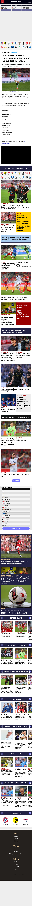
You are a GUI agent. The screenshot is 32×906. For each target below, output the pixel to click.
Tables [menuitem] (20, 2)
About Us (16, 836)
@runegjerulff (14, 52)
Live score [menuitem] (13, 2)
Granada (14, 91)
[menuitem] (3, 1)
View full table (16, 528)
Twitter (16, 861)
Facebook (16, 864)
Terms (16, 849)
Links (16, 869)
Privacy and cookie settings (16, 853)
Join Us (16, 841)
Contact (16, 838)
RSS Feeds (16, 866)
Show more (16, 480)
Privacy (16, 851)
